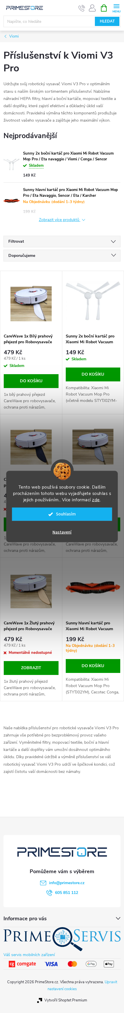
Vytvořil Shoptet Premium (65, 1000)
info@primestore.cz (66, 883)
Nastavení (62, 532)
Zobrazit (31, 668)
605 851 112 (66, 892)
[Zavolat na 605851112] (81, 8)
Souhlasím (66, 514)
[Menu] (116, 7)
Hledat (107, 21)
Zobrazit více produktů (59, 220)
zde (96, 500)
